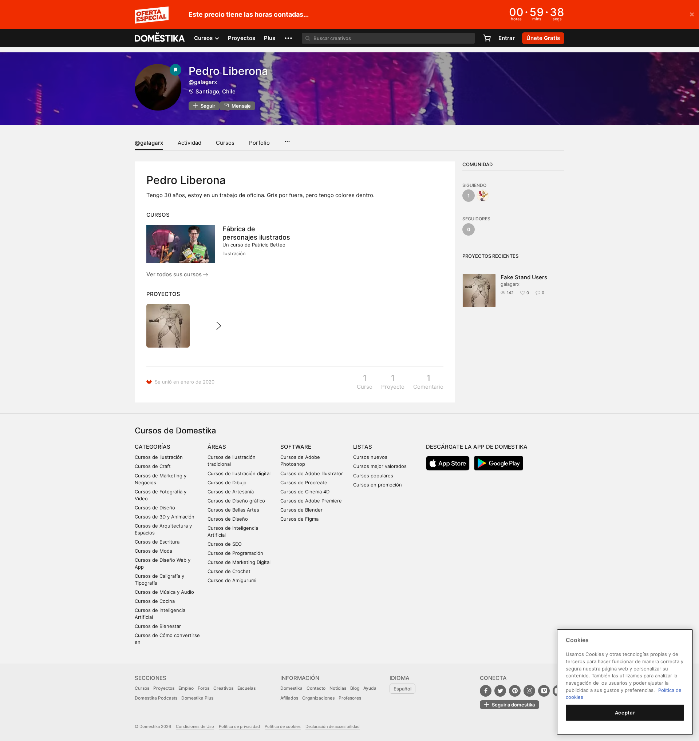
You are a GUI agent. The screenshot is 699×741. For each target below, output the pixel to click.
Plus (269, 38)
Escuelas (246, 688)
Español (402, 689)
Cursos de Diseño (155, 507)
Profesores (350, 698)
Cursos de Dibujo (227, 482)
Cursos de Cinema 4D (304, 491)
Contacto (316, 688)
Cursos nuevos (370, 457)
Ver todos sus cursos (174, 274)
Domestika (291, 688)
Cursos (225, 142)
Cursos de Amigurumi (232, 580)
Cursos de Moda (153, 551)
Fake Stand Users (524, 277)
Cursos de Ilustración (159, 457)
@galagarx (149, 142)
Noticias (337, 688)
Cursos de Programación (235, 553)
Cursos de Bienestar (158, 626)
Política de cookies (283, 726)
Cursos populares (373, 475)
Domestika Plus (197, 698)
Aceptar (625, 713)
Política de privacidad (239, 726)
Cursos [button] (204, 38)
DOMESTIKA (160, 38)
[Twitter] (500, 691)
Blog (354, 688)
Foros (203, 688)
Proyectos (241, 38)
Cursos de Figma (299, 519)
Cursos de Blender (301, 510)
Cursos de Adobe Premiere (311, 501)
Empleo (186, 688)
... (287, 139)
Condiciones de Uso (195, 726)
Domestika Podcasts (156, 698)
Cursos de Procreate (303, 482)
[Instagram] (529, 691)
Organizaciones (318, 698)
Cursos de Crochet (229, 571)
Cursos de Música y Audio (164, 592)
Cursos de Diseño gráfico (236, 501)
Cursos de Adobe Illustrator (311, 473)
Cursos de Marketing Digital (239, 562)
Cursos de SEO (225, 544)
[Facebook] (485, 691)
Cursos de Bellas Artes (233, 510)
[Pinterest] (515, 691)
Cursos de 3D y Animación (164, 517)
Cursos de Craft (153, 466)
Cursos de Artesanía (231, 491)
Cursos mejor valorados (380, 466)
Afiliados (289, 698)
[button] (288, 38)
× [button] (692, 14)
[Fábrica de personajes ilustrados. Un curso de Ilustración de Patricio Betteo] (180, 244)
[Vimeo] (544, 691)
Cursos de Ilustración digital (239, 473)
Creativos (223, 688)
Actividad (189, 142)
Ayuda (369, 688)
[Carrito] (487, 38)
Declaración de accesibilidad (332, 726)
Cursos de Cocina (155, 601)
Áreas (217, 446)
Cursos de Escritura (157, 542)
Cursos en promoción (377, 485)
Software (295, 446)
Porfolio (259, 142)
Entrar (506, 38)
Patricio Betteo (268, 245)
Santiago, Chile (216, 91)
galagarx (510, 284)
